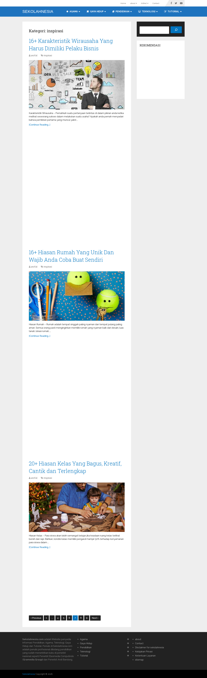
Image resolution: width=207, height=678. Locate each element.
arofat (34, 55)
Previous (36, 618)
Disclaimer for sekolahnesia (149, 647)
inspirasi (48, 55)
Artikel (144, 3)
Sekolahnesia (37, 12)
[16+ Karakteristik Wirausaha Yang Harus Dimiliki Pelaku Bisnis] (77, 84)
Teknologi (148, 11)
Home (123, 3)
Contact (155, 3)
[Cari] (176, 29)
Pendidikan (122, 11)
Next (94, 618)
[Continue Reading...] (39, 124)
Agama (73, 11)
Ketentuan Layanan (145, 655)
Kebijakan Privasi (144, 651)
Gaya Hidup (97, 11)
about (132, 3)
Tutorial (173, 11)
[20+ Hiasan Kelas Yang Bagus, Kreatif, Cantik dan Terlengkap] (77, 507)
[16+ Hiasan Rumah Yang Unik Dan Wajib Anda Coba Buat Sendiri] (77, 296)
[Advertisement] (77, 189)
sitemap (139, 659)
